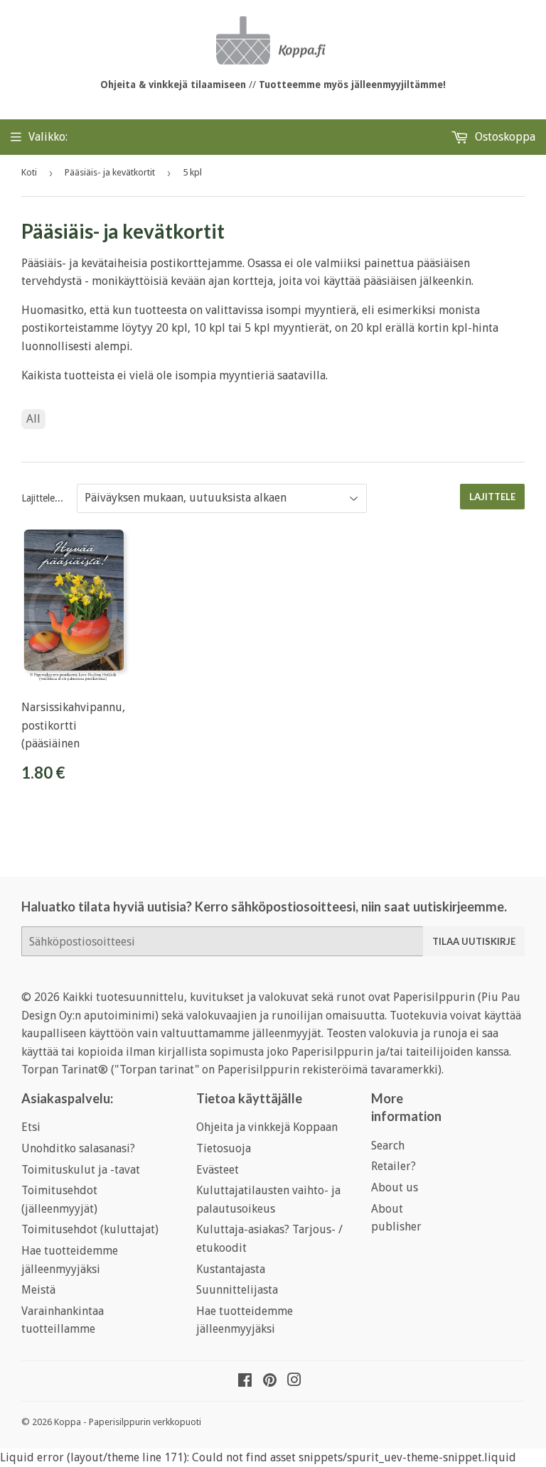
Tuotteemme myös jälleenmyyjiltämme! (352, 84)
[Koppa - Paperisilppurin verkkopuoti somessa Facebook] (244, 1381)
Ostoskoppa (503, 137)
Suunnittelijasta (237, 1290)
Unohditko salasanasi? (78, 1148)
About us (394, 1187)
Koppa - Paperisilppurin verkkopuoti (127, 1422)
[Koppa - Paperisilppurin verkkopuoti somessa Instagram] (294, 1381)
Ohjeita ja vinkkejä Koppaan (267, 1127)
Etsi (31, 1127)
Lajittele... (42, 498)
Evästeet (217, 1169)
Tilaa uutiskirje (473, 941)
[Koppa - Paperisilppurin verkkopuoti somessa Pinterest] (269, 1381)
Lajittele (492, 496)
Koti (29, 172)
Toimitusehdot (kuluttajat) (90, 1229)
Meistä (38, 1290)
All (33, 419)
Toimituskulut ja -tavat (80, 1169)
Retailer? (393, 1166)
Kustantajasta (230, 1269)
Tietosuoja (223, 1148)
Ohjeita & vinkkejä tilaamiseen (173, 84)
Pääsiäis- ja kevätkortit (110, 172)
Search (388, 1145)
